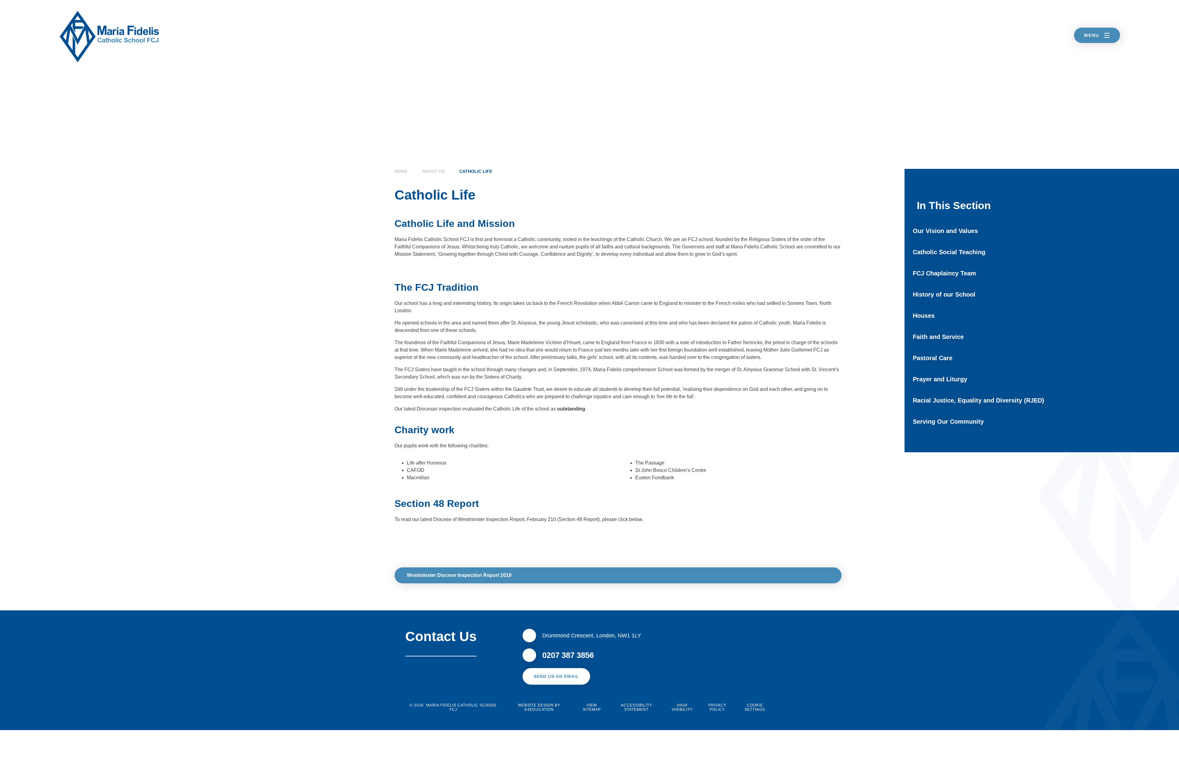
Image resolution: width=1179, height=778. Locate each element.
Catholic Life (475, 171)
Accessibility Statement (636, 707)
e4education (539, 709)
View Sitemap (592, 707)
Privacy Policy (717, 707)
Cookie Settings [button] (755, 707)
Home (401, 171)
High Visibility (682, 707)
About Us (433, 171)
